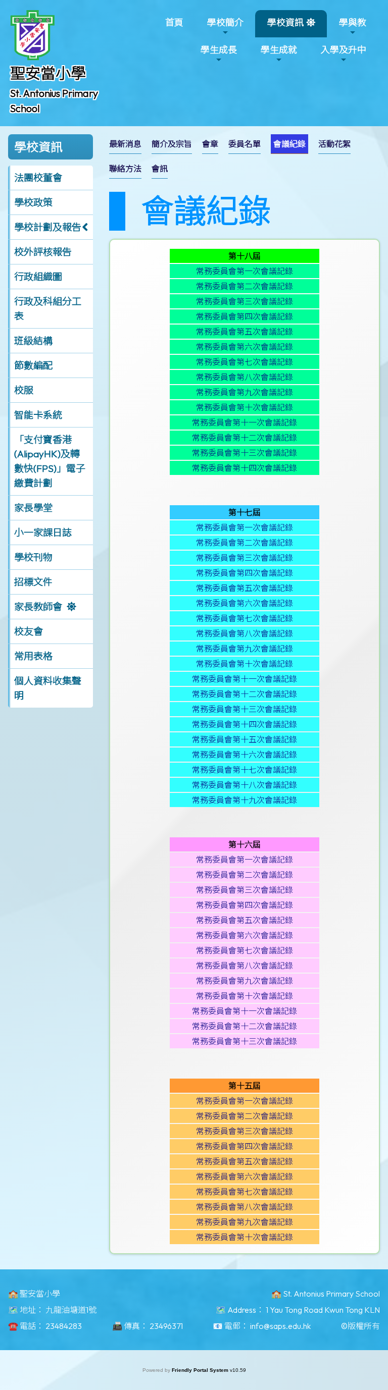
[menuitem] (125, 144)
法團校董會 (38, 178)
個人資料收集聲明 (47, 688)
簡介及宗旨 (172, 144)
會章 (210, 144)
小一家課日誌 (43, 532)
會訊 (160, 169)
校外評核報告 (43, 252)
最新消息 (125, 144)
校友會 (28, 631)
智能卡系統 (38, 415)
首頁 (174, 22)
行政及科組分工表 (47, 308)
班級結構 (33, 341)
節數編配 (33, 365)
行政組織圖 (38, 277)
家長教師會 (38, 607)
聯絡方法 (125, 169)
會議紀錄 (289, 144)
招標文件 (33, 582)
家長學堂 (33, 508)
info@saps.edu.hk (280, 1326)
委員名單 (244, 144)
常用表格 (33, 656)
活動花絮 (334, 144)
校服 (23, 390)
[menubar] (244, 159)
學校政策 (33, 202)
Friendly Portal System (201, 1370)
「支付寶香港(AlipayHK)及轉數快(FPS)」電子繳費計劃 (49, 461)
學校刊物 (33, 557)
